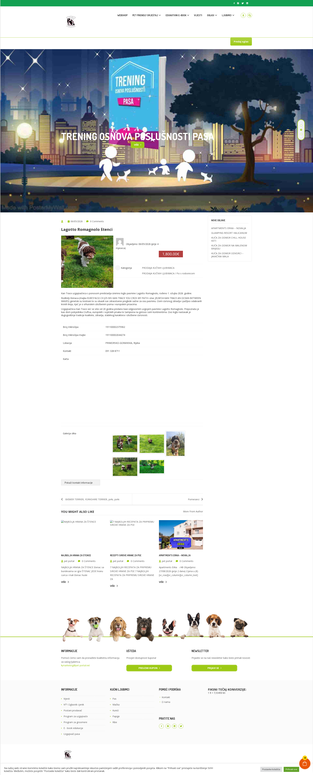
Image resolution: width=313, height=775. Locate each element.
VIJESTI (198, 15)
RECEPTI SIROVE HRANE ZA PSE (125, 555)
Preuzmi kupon (148, 668)
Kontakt (166, 697)
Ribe (114, 722)
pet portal (69, 561)
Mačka (115, 704)
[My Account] (243, 15)
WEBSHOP (122, 15)
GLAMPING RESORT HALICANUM (229, 232)
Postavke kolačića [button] (271, 769)
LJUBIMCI (226, 15)
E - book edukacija (73, 728)
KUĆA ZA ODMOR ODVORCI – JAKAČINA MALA (227, 255)
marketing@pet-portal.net (76, 665)
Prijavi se (213, 668)
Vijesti (67, 698)
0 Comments (97, 221)
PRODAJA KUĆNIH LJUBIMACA (158, 267)
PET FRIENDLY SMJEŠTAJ (145, 15)
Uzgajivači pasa (72, 733)
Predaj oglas (241, 41)
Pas (114, 698)
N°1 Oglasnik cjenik (74, 704)
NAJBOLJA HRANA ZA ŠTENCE (76, 555)
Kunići (115, 710)
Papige (116, 716)
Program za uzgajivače (76, 716)
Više (136, 144)
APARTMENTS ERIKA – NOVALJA (175, 555)
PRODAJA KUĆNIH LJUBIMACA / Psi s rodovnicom (168, 273)
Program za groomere (75, 722)
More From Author (193, 511)
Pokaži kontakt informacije (79, 482)
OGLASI (210, 15)
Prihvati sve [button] (291, 769)
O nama (166, 701)
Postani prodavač (73, 710)
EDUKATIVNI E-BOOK (176, 15)
